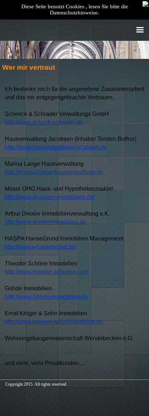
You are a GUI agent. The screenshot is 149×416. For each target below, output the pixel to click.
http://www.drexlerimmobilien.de (45, 222)
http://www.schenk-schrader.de (44, 122)
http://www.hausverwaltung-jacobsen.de (56, 147)
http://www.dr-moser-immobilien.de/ (50, 197)
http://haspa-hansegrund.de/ (40, 247)
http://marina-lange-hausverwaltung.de (54, 172)
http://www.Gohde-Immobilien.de (46, 297)
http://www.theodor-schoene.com (46, 272)
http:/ (54, 321)
